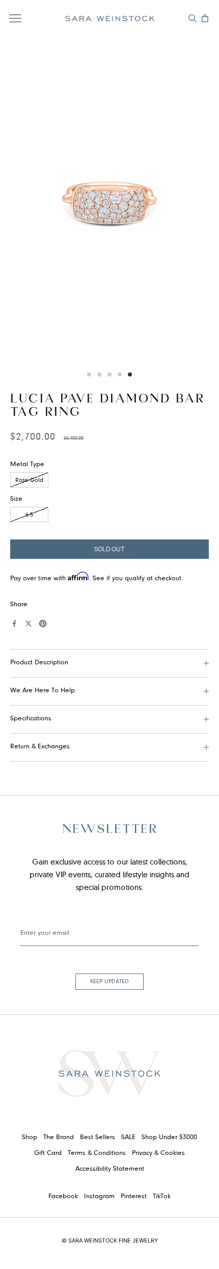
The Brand (58, 1137)
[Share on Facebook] (14, 623)
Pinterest (134, 1196)
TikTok (162, 1196)
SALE (128, 1137)
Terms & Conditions (97, 1153)
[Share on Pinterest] (43, 623)
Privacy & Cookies (158, 1153)
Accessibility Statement (109, 1169)
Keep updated (109, 982)
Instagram (99, 1196)
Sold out (109, 549)
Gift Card (48, 1153)
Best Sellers (97, 1137)
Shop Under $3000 (169, 1137)
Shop (29, 1137)
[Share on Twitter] (28, 623)
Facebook (63, 1196)
